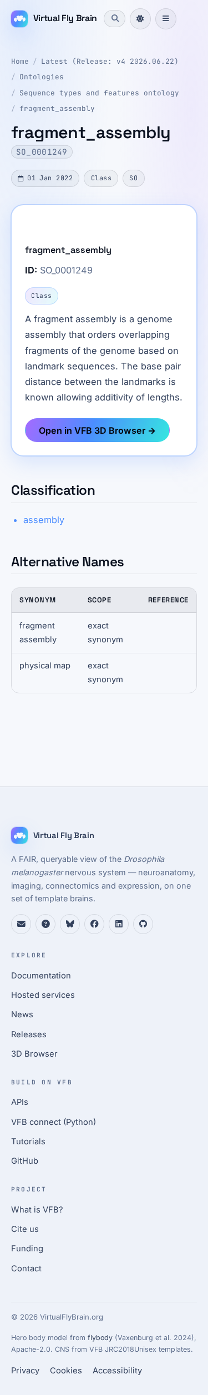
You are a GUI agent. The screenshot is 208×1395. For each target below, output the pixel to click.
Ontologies (41, 77)
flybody (100, 1337)
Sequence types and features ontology (99, 93)
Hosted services (43, 995)
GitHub (24, 1161)
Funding (27, 1249)
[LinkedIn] (119, 924)
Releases (29, 1034)
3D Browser (34, 1054)
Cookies (66, 1371)
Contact (26, 1269)
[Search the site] (114, 18)
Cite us (25, 1229)
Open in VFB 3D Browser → (97, 430)
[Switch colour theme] (140, 18)
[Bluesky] (70, 924)
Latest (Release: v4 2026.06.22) (110, 61)
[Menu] (165, 18)
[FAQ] (45, 924)
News (22, 1014)
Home (20, 61)
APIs (19, 1102)
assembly (43, 519)
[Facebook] (94, 924)
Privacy (25, 1371)
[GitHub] (143, 924)
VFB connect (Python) (53, 1122)
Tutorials (28, 1142)
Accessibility (117, 1371)
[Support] (21, 924)
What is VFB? (37, 1210)
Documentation (41, 976)
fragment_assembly (57, 108)
